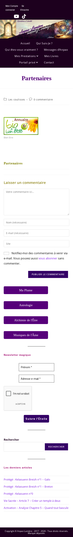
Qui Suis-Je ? (44, 43)
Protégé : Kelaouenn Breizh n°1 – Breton (28, 486)
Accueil (25, 43)
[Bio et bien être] (21, 126)
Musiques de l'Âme (25, 335)
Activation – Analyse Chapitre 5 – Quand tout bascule (36, 508)
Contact (49, 62)
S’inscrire (24, 10)
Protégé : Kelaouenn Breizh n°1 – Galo (27, 479)
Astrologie (26, 305)
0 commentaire (43, 99)
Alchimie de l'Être (26, 320)
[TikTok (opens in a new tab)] (22, 16)
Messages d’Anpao (56, 49)
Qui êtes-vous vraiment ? (21, 49)
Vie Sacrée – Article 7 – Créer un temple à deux (32, 500)
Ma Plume (25, 290)
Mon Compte (11, 6)
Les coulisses (16, 99)
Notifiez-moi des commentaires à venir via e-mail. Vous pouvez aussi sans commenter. (36, 258)
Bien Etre (8, 137)
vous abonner (48, 258)
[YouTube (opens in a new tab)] (15, 16)
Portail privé (27, 62)
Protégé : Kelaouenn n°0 (18, 493)
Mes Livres (51, 56)
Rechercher (11, 439)
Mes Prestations (25, 56)
